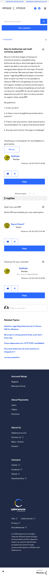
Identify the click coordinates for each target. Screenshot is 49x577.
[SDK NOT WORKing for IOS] (34, 193)
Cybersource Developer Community (6, 8)
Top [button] (3, 571)
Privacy (14, 523)
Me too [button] (12, 149)
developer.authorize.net (15, 1)
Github (14, 474)
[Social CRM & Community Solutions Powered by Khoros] (41, 572)
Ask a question (24, 28)
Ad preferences (17, 527)
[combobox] (24, 21)
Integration (8, 39)
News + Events (17, 442)
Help (36, 8)
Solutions (15, 414)
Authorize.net (27, 518)
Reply (24, 182)
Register (15, 382)
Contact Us (16, 437)
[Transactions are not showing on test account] (30, 193)
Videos (14, 409)
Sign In (39, 8)
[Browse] (44, 8)
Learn (13, 405)
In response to (28, 274)
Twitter (14, 465)
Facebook (15, 469)
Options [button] (45, 39)
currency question (12, 357)
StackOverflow (17, 478)
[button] (8, 173)
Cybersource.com (18, 433)
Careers (14, 446)
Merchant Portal (18, 386)
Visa (13, 518)
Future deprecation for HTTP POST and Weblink (24, 343)
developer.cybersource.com (36, 1)
